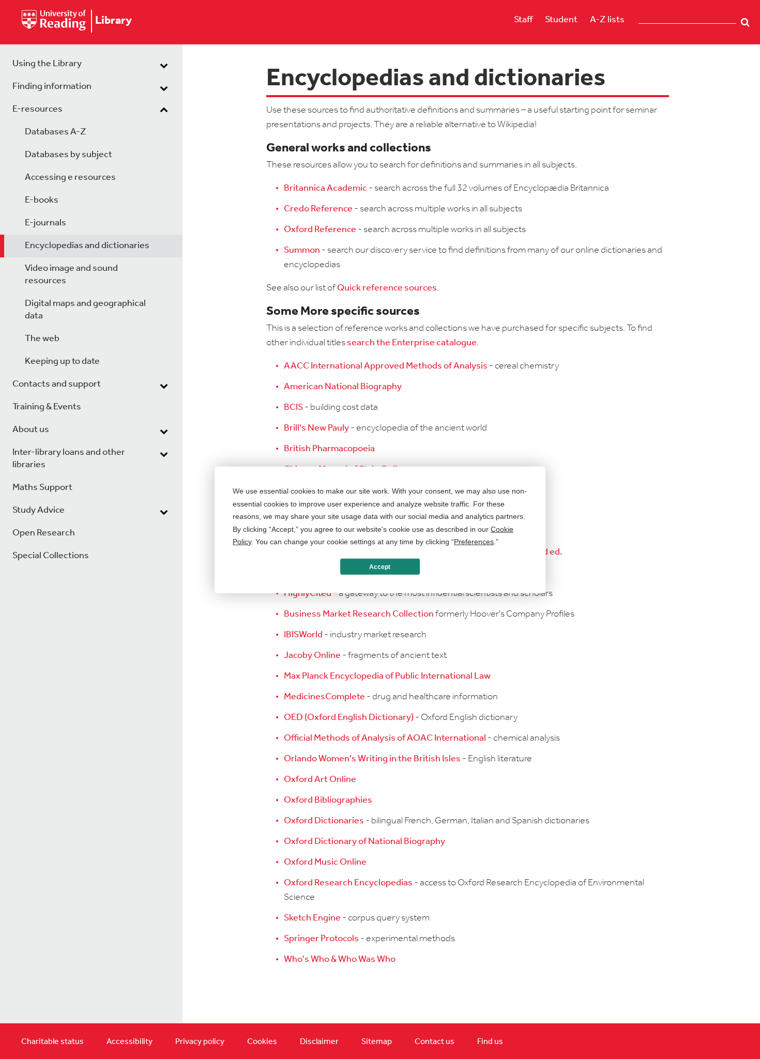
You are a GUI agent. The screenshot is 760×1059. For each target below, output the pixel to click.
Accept (379, 566)
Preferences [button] (474, 541)
